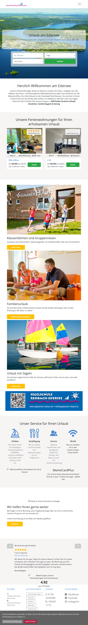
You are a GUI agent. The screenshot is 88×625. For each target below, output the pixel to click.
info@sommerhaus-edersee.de (14, 597)
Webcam (31, 605)
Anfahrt (30, 601)
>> (78, 546)
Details (34, 165)
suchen (60, 61)
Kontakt (14, 524)
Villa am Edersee (21, 555)
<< (10, 546)
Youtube (72, 597)
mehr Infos (16, 247)
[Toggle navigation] (80, 4)
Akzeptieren (30, 621)
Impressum (32, 609)
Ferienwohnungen (34, 594)
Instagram (73, 601)
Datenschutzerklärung (12, 621)
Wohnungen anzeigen (20, 317)
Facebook (73, 594)
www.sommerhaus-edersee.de (14, 604)
